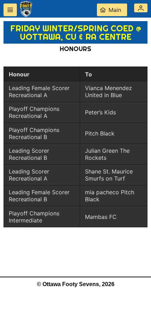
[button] (140, 8)
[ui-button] (10, 10)
